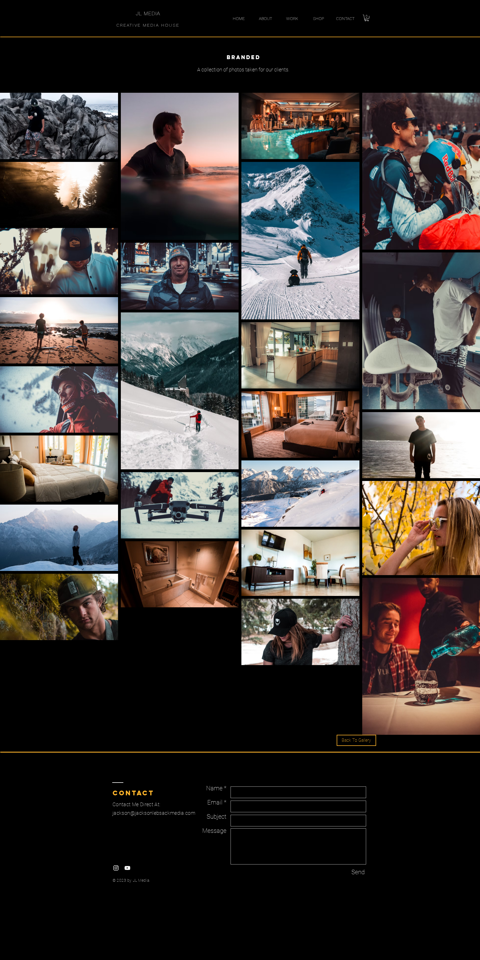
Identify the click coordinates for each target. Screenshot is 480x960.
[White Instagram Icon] (115, 867)
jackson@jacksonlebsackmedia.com (153, 813)
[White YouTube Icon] (127, 867)
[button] (367, 18)
